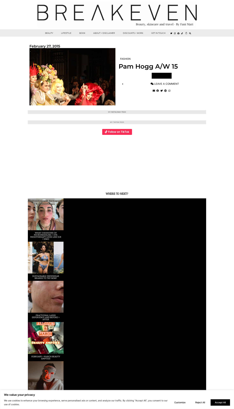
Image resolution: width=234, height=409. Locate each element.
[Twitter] (171, 33)
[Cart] (186, 33)
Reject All (200, 402)
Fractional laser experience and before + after (46, 317)
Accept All (220, 402)
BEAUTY (49, 33)
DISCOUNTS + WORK (133, 33)
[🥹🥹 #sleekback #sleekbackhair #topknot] (161, 161)
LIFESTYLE (66, 33)
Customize (179, 402)
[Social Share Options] (31, 183)
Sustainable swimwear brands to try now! (45, 277)
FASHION (125, 58)
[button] (190, 33)
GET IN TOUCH (158, 33)
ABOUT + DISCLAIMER (104, 33)
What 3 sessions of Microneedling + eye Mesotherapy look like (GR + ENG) (45, 236)
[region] (117, 399)
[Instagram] (175, 33)
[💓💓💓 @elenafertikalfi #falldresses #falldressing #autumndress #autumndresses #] (102, 161)
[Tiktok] (182, 33)
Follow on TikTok (118, 131)
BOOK (82, 33)
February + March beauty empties (45, 357)
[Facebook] (178, 33)
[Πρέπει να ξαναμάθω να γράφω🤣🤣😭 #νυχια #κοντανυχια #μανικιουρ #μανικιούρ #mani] (191, 161)
